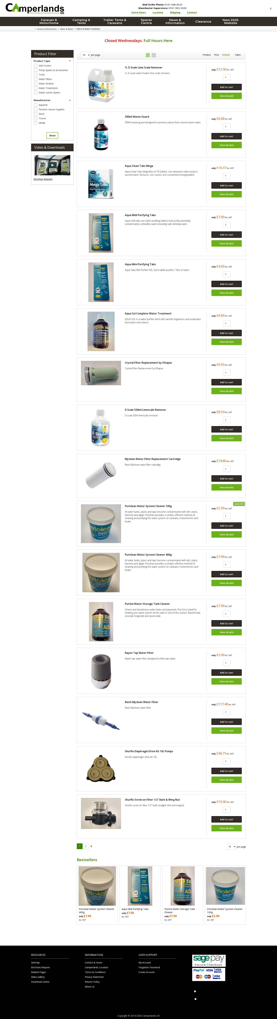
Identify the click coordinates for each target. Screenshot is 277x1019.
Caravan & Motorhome (49, 21)
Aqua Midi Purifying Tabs (140, 215)
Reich (41, 113)
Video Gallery (38, 976)
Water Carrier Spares (49, 92)
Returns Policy (92, 981)
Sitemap (35, 962)
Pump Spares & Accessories (53, 70)
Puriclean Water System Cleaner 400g (148, 554)
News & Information (175, 21)
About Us (89, 986)
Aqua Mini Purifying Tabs (140, 264)
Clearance (203, 21)
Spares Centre (146, 21)
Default (226, 54)
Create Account (146, 972)
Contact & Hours (93, 962)
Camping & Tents (81, 21)
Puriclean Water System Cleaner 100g (148, 506)
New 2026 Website (230, 21)
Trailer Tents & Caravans (114, 21)
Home (32, 29)
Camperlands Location (96, 967)
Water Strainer (46, 83)
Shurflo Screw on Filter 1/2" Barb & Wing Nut (152, 799)
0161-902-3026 (162, 8)
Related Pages (38, 972)
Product (207, 54)
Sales (238, 54)
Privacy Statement (94, 976)
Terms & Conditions (95, 972)
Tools (42, 74)
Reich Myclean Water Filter (141, 702)
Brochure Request (43, 179)
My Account (144, 962)
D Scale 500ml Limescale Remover (145, 410)
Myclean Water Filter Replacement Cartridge (153, 459)
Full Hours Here (158, 40)
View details (227, 95)
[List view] (148, 55)
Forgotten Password (149, 967)
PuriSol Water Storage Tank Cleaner (147, 604)
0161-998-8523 (162, 4)
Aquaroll (43, 104)
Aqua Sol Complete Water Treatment (148, 313)
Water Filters (45, 79)
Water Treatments (48, 88)
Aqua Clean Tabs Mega (139, 166)
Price (216, 54)
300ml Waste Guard (137, 116)
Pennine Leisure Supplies (51, 109)
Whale (42, 122)
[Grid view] (154, 55)
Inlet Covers (45, 65)
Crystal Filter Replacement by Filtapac (148, 362)
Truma (42, 118)
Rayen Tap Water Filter (139, 653)
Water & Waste (66, 29)
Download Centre (40, 981)
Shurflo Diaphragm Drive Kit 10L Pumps (149, 751)
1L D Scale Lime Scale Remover (143, 67)
